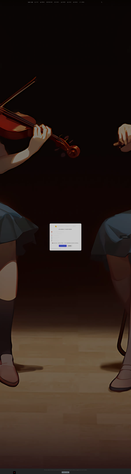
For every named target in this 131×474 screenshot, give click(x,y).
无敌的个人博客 (30, 2)
